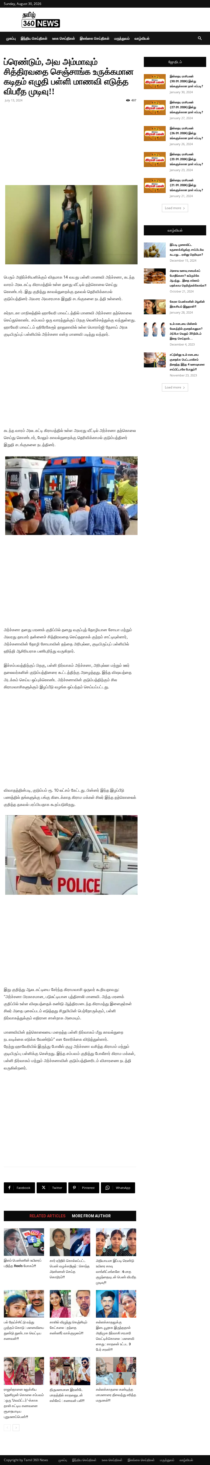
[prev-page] (7, 1427)
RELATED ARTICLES (47, 1216)
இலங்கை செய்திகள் (94, 38)
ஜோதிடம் (175, 62)
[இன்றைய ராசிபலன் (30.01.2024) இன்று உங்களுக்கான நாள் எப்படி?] (155, 81)
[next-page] (16, 1427)
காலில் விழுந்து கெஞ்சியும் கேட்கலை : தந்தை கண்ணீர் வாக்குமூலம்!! (68, 1327)
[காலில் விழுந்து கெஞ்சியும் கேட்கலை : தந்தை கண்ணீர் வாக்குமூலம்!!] (70, 1304)
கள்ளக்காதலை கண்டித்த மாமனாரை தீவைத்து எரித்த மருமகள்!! (116, 1394)
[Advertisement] (142, 19)
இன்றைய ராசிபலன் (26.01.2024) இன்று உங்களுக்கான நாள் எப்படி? (186, 133)
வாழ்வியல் (142, 38)
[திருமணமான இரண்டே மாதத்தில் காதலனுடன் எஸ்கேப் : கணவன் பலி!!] (70, 1371)
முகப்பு (11, 38)
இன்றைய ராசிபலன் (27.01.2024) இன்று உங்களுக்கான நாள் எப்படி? (186, 107)
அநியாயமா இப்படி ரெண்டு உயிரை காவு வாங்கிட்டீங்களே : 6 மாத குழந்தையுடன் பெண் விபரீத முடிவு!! (116, 1272)
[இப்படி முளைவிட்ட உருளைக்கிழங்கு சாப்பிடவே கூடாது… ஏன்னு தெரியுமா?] (155, 250)
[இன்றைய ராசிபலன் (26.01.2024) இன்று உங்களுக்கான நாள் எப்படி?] (155, 133)
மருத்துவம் (122, 38)
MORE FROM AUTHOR (91, 1216)
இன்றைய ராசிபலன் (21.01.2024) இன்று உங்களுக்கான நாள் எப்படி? (186, 185)
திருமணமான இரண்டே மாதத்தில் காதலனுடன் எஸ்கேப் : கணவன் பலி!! (67, 1395)
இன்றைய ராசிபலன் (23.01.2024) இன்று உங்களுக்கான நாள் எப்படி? (186, 159)
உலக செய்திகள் (63, 38)
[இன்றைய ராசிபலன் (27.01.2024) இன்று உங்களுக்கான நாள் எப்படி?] (155, 107)
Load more (173, 208)
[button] (199, 38)
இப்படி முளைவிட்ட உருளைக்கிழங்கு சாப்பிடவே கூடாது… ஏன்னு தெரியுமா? (187, 249)
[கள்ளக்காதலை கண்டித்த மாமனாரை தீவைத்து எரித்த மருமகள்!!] (116, 1371)
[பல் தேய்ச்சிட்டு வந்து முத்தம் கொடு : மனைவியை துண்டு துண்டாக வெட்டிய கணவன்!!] (24, 1304)
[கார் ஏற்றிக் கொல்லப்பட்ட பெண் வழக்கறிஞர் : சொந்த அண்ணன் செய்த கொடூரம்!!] (70, 1242)
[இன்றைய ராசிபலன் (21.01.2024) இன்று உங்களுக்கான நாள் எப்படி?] (155, 185)
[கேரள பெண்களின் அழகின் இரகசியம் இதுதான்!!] (155, 306)
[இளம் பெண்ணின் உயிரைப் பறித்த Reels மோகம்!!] (24, 1242)
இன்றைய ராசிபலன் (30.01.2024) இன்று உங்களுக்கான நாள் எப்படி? (186, 81)
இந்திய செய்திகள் (34, 38)
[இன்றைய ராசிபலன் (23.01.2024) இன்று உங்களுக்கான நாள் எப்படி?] (155, 159)
